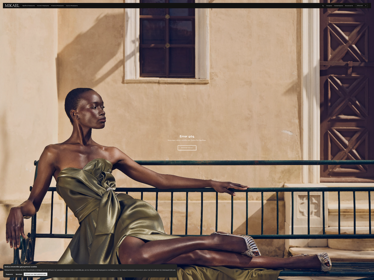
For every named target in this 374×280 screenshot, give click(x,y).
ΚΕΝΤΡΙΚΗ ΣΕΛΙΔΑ (187, 147)
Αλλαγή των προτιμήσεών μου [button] (35, 274)
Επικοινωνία (349, 5)
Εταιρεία (329, 5)
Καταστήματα (338, 5)
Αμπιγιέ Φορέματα (72, 5)
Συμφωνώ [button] (9, 274)
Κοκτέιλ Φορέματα (43, 5)
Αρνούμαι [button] (19, 274)
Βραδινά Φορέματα (29, 5)
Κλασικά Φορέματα (57, 5)
